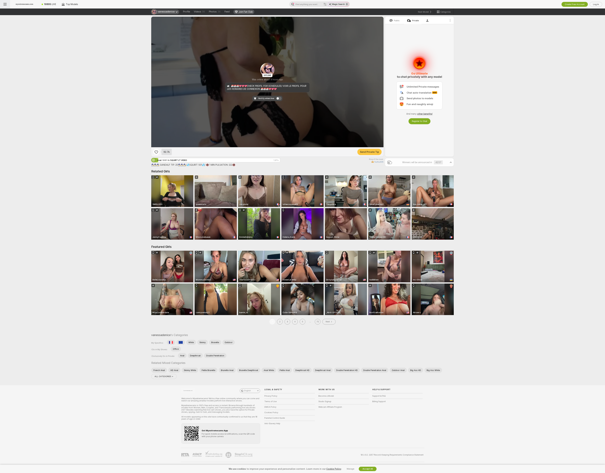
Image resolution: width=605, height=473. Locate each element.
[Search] (325, 4)
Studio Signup (324, 401)
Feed (227, 11)
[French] (171, 342)
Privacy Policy (270, 396)
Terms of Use (270, 401)
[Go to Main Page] (24, 4)
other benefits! (424, 114)
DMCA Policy (270, 407)
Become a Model (326, 396)
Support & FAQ (379, 396)
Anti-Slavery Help (272, 423)
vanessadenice (161, 335)
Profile (186, 11)
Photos (215, 11)
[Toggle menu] (5, 4)
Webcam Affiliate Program (330, 407)
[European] (180, 342)
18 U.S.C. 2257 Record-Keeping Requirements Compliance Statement (392, 455)
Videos (199, 11)
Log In (596, 4)
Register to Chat (419, 121)
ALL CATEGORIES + (164, 376)
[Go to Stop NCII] (244, 455)
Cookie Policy (333, 469)
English (247, 391)
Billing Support (379, 401)
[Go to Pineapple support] (228, 455)
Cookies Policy (271, 412)
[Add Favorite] (156, 152)
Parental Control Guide (274, 418)
